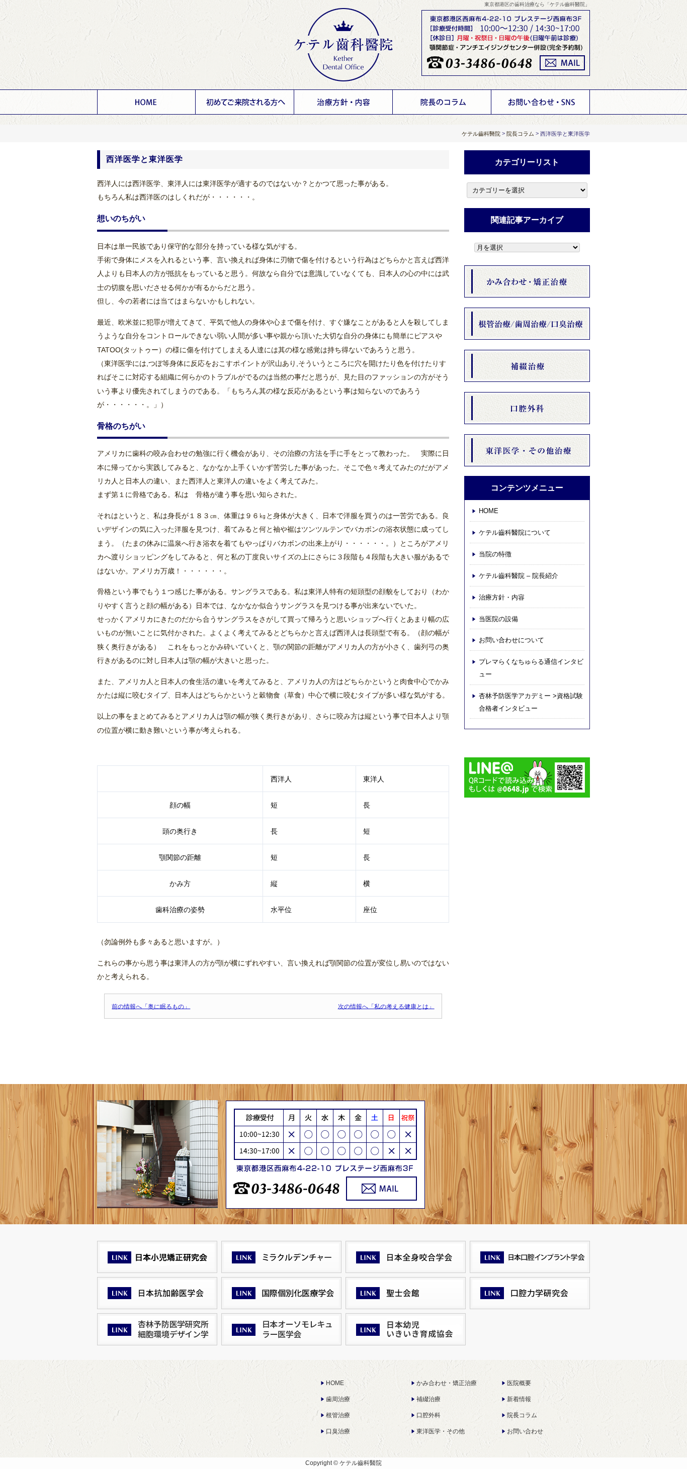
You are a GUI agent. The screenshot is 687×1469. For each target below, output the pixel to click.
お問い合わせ (525, 1431)
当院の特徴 (495, 554)
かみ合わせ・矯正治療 (446, 1383)
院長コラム (522, 1415)
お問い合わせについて (540, 102)
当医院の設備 (498, 619)
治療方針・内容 (343, 102)
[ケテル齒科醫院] (343, 45)
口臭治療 (338, 1431)
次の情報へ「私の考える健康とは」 (386, 1006)
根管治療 (338, 1415)
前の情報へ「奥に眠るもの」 (151, 1006)
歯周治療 (338, 1399)
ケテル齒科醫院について (245, 102)
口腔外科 (428, 1415)
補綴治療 (428, 1399)
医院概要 (519, 1383)
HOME (146, 102)
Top (660, 1442)
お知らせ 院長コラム (442, 102)
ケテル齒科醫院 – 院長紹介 (518, 575)
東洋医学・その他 (440, 1431)
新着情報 (519, 1399)
